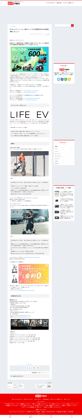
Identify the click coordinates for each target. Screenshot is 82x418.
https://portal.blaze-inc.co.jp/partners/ (31, 90)
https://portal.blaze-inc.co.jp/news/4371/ (26, 290)
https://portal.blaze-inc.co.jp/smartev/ (31, 197)
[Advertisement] (41, 14)
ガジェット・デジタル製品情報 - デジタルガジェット (32, 407)
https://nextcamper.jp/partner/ (31, 99)
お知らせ (56, 163)
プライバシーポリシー (29, 399)
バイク (42, 372)
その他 (56, 161)
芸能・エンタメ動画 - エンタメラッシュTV (53, 407)
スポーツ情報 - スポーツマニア (26, 405)
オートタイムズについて (50, 2)
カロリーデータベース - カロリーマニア (17, 411)
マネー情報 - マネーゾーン (39, 405)
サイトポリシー (39, 399)
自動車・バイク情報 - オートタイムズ (69, 405)
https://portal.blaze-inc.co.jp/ (25, 316)
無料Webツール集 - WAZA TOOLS (48, 411)
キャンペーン (47, 372)
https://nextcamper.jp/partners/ (30, 92)
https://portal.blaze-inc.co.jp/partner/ (33, 98)
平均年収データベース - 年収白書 (33, 411)
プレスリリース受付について (68, 2)
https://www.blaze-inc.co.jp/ (25, 315)
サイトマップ (67, 399)
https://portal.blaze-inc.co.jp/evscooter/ (32, 257)
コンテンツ (57, 158)
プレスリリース (58, 156)
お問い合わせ (59, 2)
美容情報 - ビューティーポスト (12, 405)
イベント (56, 151)
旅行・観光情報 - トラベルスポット (53, 405)
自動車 (39, 372)
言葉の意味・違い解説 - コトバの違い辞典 (65, 411)
